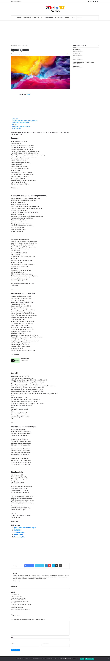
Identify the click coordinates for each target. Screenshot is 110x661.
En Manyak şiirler (19, 537)
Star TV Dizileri (77, 49)
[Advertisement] (55, 32)
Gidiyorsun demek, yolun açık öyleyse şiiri (24, 120)
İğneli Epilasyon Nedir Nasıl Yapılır (25, 527)
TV (41, 17)
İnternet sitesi (45, 643)
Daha (72, 17)
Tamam (82, 658)
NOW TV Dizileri (77, 53)
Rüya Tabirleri (58, 17)
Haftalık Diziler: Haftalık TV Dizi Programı (83, 62)
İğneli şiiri (15, 118)
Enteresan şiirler (19, 532)
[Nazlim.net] (55, 9)
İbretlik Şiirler (18, 534)
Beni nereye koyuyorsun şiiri (20, 122)
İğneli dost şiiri (16, 128)
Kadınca (19, 17)
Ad (12, 637)
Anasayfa (14, 45)
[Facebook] (15, 581)
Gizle (28, 94)
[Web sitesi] (14, 581)
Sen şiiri (14, 124)
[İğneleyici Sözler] (15, 360)
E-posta (13, 643)
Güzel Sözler (27, 17)
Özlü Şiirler (17, 530)
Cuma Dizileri (76, 66)
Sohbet (67, 17)
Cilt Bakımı (36, 17)
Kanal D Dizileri (77, 58)
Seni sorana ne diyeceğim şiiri (21, 126)
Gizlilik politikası (90, 658)
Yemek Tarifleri (48, 17)
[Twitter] (17, 581)
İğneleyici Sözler (25, 358)
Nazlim (13, 53)
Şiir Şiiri (19, 45)
